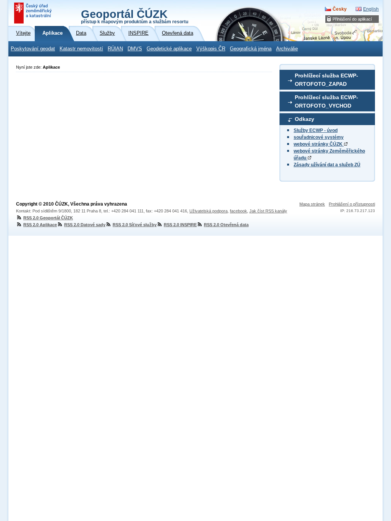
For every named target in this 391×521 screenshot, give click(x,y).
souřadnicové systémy (319, 137)
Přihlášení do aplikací (352, 19)
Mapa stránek (312, 204)
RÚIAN (115, 48)
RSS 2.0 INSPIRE (180, 224)
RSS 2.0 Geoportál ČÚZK (48, 217)
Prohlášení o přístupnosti (352, 204)
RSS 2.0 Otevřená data (226, 224)
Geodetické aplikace (169, 48)
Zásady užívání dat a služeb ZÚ (327, 164)
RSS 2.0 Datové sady (84, 224)
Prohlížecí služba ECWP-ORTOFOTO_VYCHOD (326, 101)
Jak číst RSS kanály (268, 211)
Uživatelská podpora (208, 211)
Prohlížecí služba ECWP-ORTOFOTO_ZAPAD (326, 79)
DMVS (135, 48)
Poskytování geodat (33, 48)
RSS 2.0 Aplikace (40, 224)
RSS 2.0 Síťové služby (135, 224)
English (371, 9)
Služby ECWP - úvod (316, 130)
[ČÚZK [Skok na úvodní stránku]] (33, 13)
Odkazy (304, 119)
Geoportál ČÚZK (134, 16)
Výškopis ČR (210, 48)
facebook (238, 211)
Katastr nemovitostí (81, 48)
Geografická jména (250, 48)
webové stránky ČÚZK (319, 144)
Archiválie (287, 48)
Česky (340, 9)
